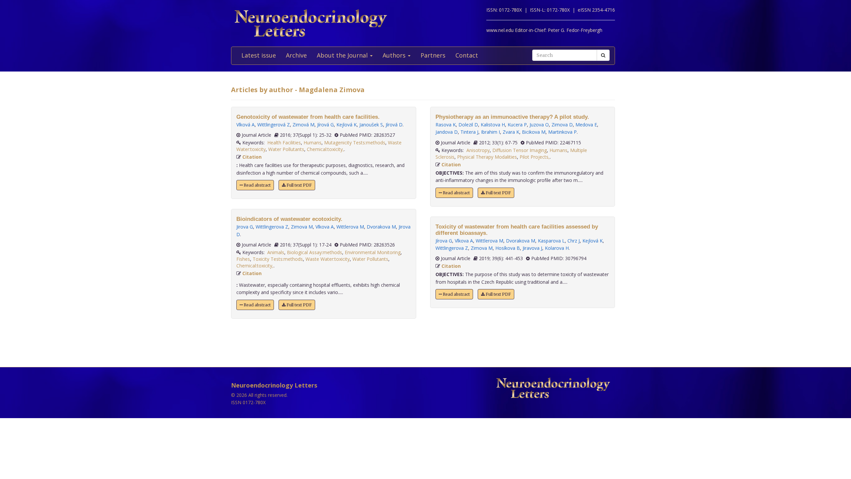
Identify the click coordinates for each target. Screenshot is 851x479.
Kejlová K (346, 124)
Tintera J (469, 132)
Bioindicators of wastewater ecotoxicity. (289, 219)
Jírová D (394, 124)
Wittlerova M (350, 227)
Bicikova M (534, 132)
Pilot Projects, (535, 157)
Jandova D (446, 132)
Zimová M (303, 124)
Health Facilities (284, 142)
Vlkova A (324, 227)
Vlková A (245, 124)
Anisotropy (478, 150)
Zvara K (511, 132)
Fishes (243, 259)
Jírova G (443, 241)
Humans (312, 142)
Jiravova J (532, 248)
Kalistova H (493, 124)
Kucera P (517, 124)
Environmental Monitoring (373, 252)
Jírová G (325, 124)
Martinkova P (562, 132)
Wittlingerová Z (273, 124)
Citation (252, 157)
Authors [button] (395, 55)
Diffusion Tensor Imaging (519, 150)
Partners (433, 55)
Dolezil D (468, 124)
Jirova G (244, 227)
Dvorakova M (381, 227)
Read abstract (257, 185)
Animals (275, 252)
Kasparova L (551, 241)
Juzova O (539, 124)
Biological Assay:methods (314, 252)
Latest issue (258, 55)
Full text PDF (299, 185)
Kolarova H (557, 248)
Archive (296, 55)
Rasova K (445, 124)
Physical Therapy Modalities (487, 157)
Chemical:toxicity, (325, 149)
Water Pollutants (286, 149)
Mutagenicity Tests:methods (354, 142)
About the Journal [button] (343, 55)
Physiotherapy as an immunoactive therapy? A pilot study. (512, 117)
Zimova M (302, 227)
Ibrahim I (490, 132)
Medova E (586, 124)
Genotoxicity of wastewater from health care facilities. (308, 117)
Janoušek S (371, 124)
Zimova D (562, 124)
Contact (466, 55)
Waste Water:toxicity (327, 259)
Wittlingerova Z (272, 227)
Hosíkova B (507, 248)
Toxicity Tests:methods (278, 259)
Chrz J (573, 241)
